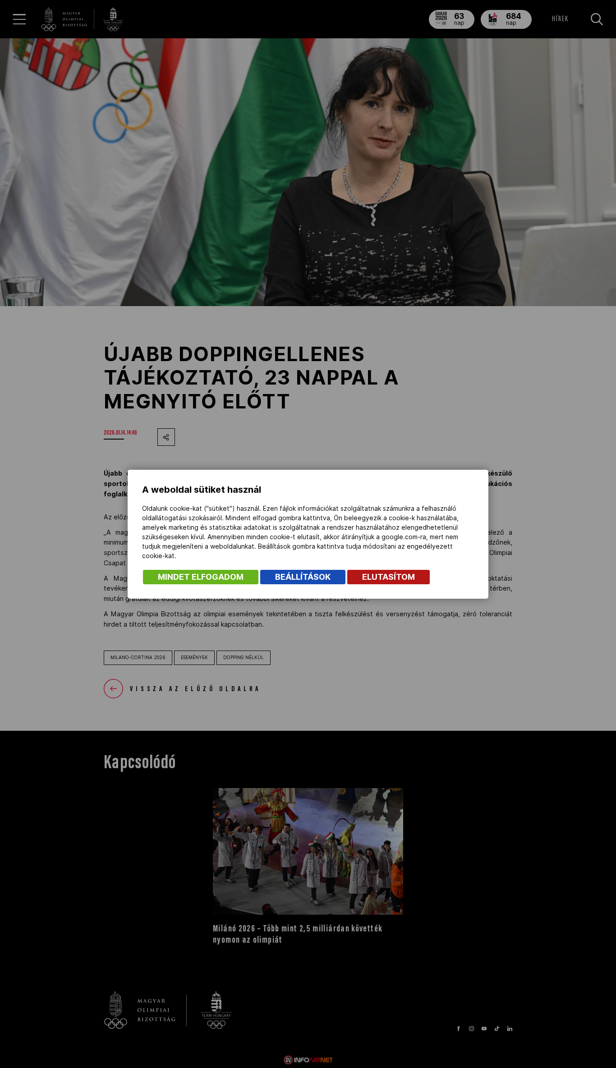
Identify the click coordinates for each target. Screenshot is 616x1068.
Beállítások (303, 577)
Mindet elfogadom (201, 577)
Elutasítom (388, 577)
